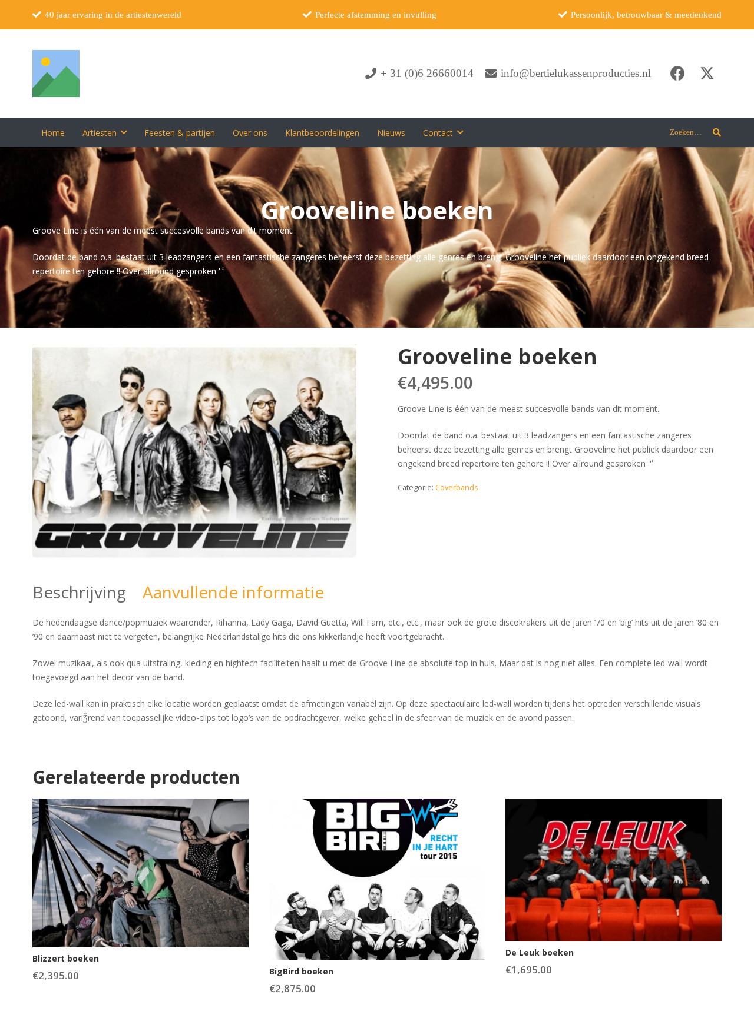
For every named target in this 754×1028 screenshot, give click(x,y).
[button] (124, 133)
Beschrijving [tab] (79, 592)
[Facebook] (677, 73)
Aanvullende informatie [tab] (233, 592)
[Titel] (56, 73)
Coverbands (456, 488)
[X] (707, 73)
